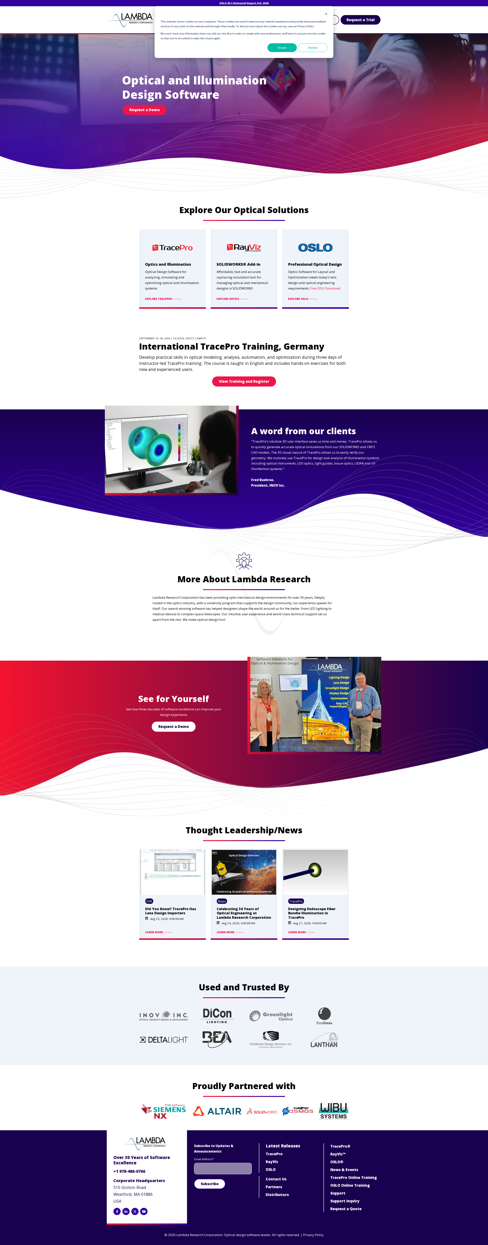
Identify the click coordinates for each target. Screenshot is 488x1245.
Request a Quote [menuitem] (346, 1208)
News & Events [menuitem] (344, 1169)
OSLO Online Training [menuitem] (350, 1185)
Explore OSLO (298, 299)
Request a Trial (361, 19)
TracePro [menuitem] (274, 1153)
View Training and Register (244, 381)
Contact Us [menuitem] (276, 1179)
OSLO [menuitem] (271, 1169)
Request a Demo (144, 109)
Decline (313, 47)
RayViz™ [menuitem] (338, 1154)
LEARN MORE (154, 932)
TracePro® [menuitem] (340, 1146)
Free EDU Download (325, 288)
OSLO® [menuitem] (336, 1161)
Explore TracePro (159, 299)
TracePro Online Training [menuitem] (353, 1177)
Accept (282, 47)
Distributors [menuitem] (277, 1194)
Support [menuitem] (337, 1193)
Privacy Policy (313, 1235)
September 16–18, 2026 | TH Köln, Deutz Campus (172, 338)
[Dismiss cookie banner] (326, 14)
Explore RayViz (228, 299)
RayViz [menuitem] (272, 1161)
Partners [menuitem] (274, 1186)
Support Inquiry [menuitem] (345, 1200)
